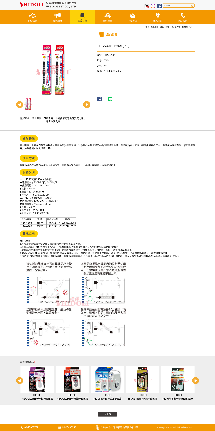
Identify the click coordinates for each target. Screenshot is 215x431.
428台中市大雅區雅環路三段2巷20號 (119, 427)
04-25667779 (31, 427)
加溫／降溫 (164, 27)
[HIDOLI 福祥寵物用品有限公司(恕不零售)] (48, 4)
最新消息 (57, 20)
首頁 (147, 27)
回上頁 (107, 414)
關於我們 (32, 20)
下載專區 (132, 20)
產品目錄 (82, 20)
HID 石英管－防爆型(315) (181, 27)
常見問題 (157, 20)
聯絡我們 (182, 20)
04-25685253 (69, 427)
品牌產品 (107, 20)
